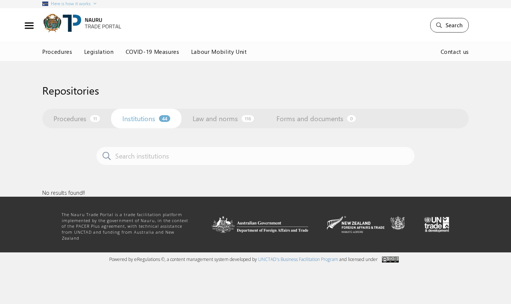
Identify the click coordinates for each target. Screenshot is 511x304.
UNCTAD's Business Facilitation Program (298, 259)
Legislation (99, 51)
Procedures (57, 51)
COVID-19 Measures (152, 51)
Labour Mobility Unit (219, 51)
